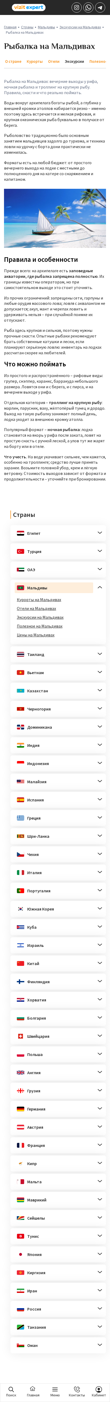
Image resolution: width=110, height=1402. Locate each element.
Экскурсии (74, 61)
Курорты (35, 61)
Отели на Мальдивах (36, 608)
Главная (10, 27)
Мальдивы (46, 27)
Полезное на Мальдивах (39, 626)
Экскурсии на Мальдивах (80, 27)
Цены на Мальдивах (35, 634)
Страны (27, 27)
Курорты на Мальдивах (39, 599)
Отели (54, 61)
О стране (13, 61)
